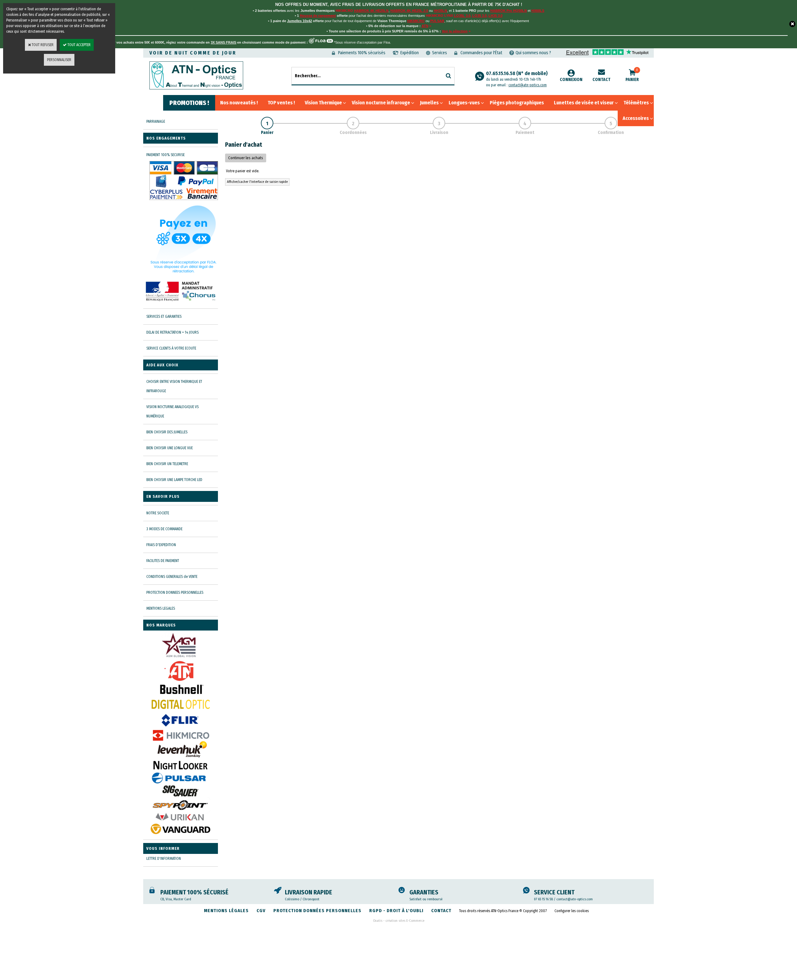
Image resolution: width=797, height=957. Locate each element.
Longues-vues (464, 103)
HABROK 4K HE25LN (371, 10)
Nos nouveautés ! (239, 103)
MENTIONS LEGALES (160, 608)
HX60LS (537, 10)
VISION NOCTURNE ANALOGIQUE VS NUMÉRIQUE (172, 411)
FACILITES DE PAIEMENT (162, 561)
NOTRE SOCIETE (157, 513)
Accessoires (636, 118)
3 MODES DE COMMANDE (164, 529)
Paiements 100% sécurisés (361, 52)
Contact (601, 79)
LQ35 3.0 (479, 15)
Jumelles (429, 103)
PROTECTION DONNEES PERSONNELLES (174, 592)
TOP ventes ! (281, 103)
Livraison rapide (308, 892)
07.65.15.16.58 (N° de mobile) (517, 76)
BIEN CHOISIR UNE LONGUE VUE (169, 448)
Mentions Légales (226, 910)
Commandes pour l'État (481, 52)
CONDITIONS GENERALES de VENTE (171, 576)
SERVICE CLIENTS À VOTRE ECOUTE (171, 348)
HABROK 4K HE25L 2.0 (409, 10)
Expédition (409, 52)
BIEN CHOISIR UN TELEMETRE (167, 464)
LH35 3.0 (495, 15)
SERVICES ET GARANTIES (164, 316)
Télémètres (636, 103)
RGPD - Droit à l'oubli (396, 910)
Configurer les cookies (571, 911)
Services (439, 52)
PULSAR (437, 21)
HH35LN (440, 10)
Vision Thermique (323, 103)
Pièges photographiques (517, 103)
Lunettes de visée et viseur (584, 103)
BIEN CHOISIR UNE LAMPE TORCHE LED (174, 480)
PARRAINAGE (155, 121)
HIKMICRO (416, 21)
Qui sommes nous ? (533, 52)
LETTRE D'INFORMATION (163, 858)
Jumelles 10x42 (299, 21)
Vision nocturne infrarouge (381, 103)
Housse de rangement (318, 15)
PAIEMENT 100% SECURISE (165, 155)
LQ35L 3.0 (462, 15)
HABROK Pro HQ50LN (508, 10)
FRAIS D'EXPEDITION (161, 545)
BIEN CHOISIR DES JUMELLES (166, 432)
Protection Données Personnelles (317, 910)
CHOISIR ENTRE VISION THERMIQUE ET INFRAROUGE (174, 386)
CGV (261, 910)
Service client (554, 892)
